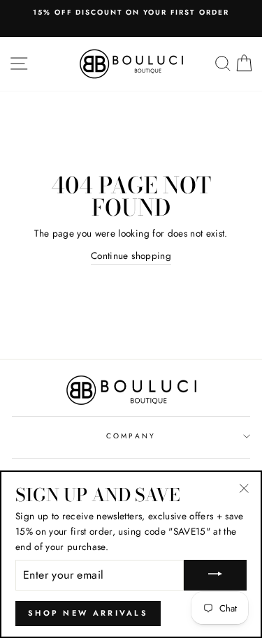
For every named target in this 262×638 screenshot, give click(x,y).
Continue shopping (131, 255)
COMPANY (130, 436)
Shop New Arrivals (88, 612)
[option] (131, 12)
